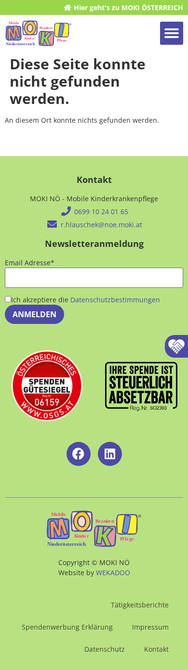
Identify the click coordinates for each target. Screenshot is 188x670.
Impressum (150, 626)
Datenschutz (104, 649)
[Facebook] (79, 454)
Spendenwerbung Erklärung (67, 626)
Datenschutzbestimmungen (115, 299)
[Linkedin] (110, 454)
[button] (171, 33)
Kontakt (156, 649)
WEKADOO (113, 572)
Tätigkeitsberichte (140, 604)
